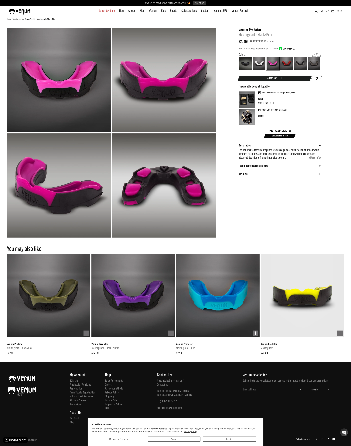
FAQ (107, 408)
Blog (72, 422)
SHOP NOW (199, 3)
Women (153, 11)
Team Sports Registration (82, 392)
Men (142, 11)
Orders (108, 384)
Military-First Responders (83, 396)
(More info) (315, 157)
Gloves (131, 11)
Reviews (243, 174)
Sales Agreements (114, 381)
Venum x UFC (220, 11)
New (121, 11)
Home (9, 19)
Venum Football (240, 11)
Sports (173, 11)
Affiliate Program (78, 400)
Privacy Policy (190, 431)
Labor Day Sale (107, 11)
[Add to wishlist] (316, 78)
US (341, 11)
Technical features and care (253, 165)
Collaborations (189, 11)
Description (245, 145)
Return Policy (112, 400)
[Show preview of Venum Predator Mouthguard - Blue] (255, 333)
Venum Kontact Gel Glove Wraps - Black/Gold (278, 93)
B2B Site (74, 381)
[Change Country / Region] (338, 11)
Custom (205, 11)
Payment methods (114, 388)
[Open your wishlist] (327, 11)
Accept (174, 439)
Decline (229, 439)
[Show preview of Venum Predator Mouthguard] (340, 333)
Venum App (75, 404)
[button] (316, 11)
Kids (163, 11)
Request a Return (114, 404)
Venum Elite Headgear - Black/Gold (274, 110)
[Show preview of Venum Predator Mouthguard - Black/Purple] (171, 333)
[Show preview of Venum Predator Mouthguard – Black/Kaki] (86, 333)
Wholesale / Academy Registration (80, 386)
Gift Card (74, 418)
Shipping (109, 396)
